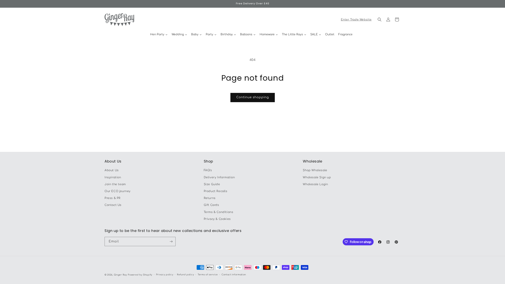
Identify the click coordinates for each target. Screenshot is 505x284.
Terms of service (208, 274)
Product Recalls (215, 191)
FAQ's (208, 170)
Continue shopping (252, 97)
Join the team (115, 184)
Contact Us (113, 205)
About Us (112, 170)
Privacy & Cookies (217, 219)
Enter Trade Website (356, 19)
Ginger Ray (120, 275)
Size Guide (212, 184)
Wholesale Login (315, 184)
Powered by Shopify (140, 275)
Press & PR (113, 198)
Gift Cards (211, 205)
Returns (210, 198)
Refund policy (185, 274)
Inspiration (113, 177)
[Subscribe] (171, 241)
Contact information (234, 274)
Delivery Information (219, 177)
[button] (379, 19)
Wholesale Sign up (317, 177)
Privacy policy (164, 274)
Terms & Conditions (218, 212)
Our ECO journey (118, 191)
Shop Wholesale (315, 170)
